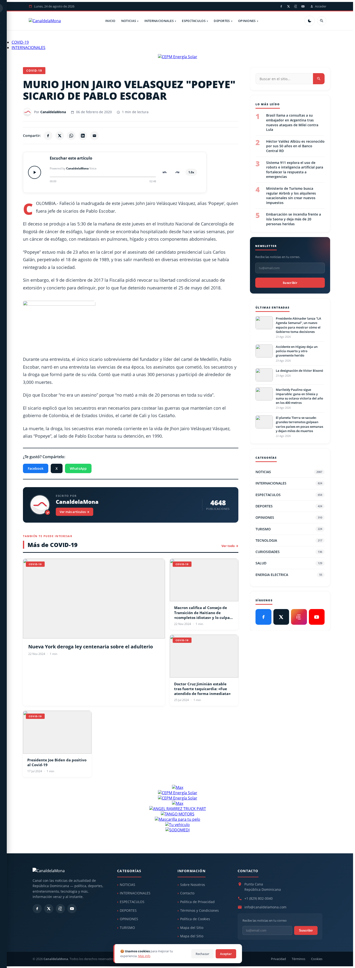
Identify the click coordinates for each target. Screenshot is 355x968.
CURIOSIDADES (289, 551)
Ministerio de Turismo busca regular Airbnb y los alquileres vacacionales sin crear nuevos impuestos (291, 195)
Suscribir (290, 283)
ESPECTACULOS (194, 21)
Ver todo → (229, 546)
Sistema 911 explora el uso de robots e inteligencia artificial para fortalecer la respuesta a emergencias (294, 169)
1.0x (191, 172)
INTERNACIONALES (159, 21)
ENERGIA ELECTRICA (289, 574)
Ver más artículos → (74, 512)
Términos (298, 959)
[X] (288, 6)
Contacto (187, 893)
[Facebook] (281, 6)
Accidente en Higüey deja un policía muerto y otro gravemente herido (297, 351)
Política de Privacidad (197, 901)
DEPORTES (222, 21)
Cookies (316, 959)
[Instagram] (295, 6)
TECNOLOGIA (289, 540)
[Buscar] (321, 20)
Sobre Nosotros (192, 884)
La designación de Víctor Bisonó (299, 370)
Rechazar (202, 954)
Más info (144, 956)
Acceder (320, 6)
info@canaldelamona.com (265, 907)
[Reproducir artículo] (34, 172)
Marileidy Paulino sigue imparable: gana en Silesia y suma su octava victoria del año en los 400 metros (299, 396)
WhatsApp (78, 468)
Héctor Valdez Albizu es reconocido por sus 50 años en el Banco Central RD (295, 146)
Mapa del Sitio (191, 927)
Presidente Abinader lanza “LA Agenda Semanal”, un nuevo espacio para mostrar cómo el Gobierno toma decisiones (298, 325)
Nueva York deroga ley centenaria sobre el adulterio (90, 646)
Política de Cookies (195, 919)
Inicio (110, 21)
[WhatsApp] (71, 135)
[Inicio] (45, 20)
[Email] (94, 135)
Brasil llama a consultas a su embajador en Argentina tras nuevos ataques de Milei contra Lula (292, 122)
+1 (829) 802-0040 (258, 898)
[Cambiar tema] (310, 21)
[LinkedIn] (82, 135)
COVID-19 (20, 42)
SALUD (289, 563)
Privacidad (278, 959)
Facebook (35, 468)
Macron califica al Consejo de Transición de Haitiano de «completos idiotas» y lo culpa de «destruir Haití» (202, 612)
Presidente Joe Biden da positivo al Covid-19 (56, 762)
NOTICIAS (128, 21)
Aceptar (226, 954)
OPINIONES (247, 21)
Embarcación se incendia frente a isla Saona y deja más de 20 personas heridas (293, 219)
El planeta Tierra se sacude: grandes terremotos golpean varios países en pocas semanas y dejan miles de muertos (299, 424)
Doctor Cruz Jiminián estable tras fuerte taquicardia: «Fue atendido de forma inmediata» (202, 688)
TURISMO (289, 529)
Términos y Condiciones (199, 910)
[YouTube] (303, 6)
